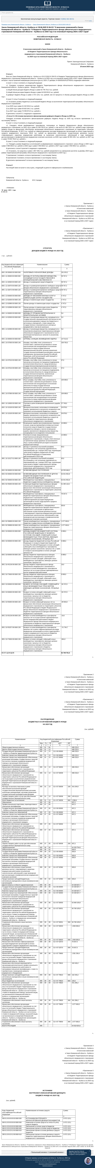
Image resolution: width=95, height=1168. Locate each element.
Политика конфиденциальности (47, 1164)
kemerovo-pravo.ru (47, 1165)
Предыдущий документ (39, 1152)
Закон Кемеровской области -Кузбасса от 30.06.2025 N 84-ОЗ (52, 24)
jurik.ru (90, 20)
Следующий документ (56, 1152)
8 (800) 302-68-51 (67, 19)
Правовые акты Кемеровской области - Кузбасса (16, 24)
